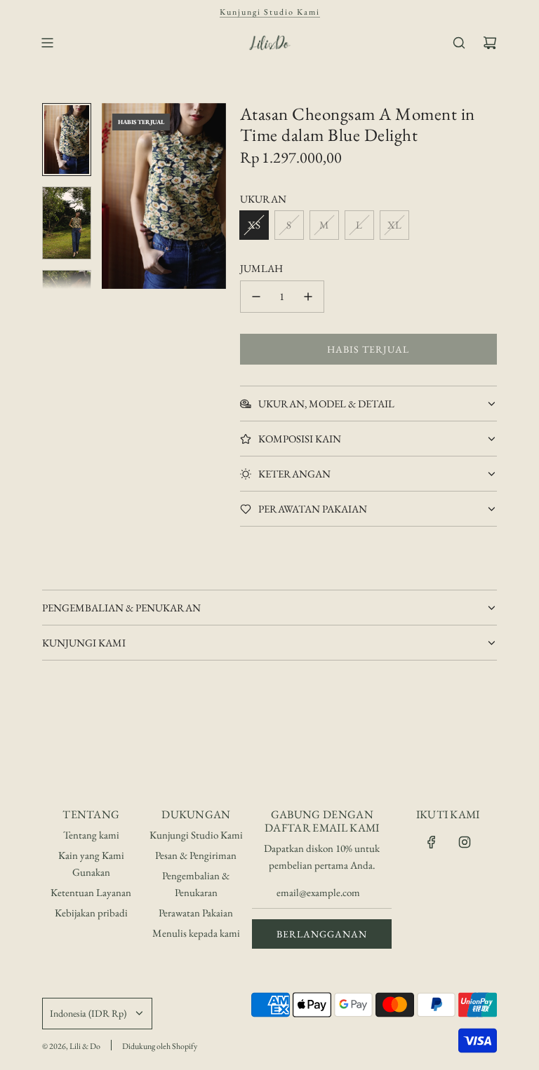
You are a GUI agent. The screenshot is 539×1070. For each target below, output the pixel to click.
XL (394, 224)
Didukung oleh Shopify (159, 1046)
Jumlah (261, 268)
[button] (120, 196)
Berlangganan (322, 934)
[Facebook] (431, 842)
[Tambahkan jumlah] (308, 296)
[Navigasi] (47, 42)
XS (254, 224)
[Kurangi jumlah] (256, 296)
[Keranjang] (489, 42)
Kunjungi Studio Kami (270, 12)
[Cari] (459, 42)
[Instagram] (464, 842)
